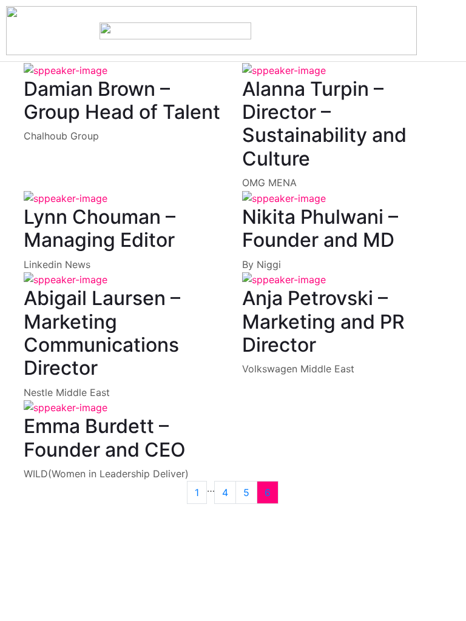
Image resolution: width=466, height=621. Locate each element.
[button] (426, 31)
